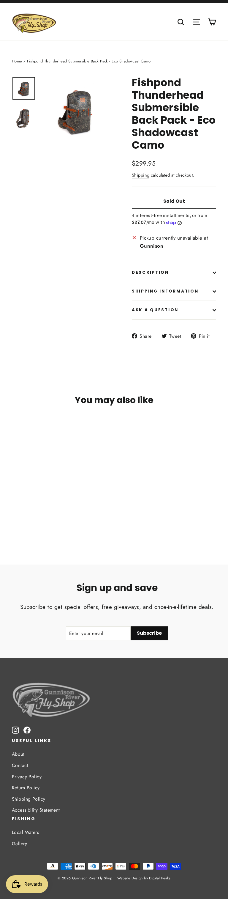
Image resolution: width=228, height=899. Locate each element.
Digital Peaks (159, 878)
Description (150, 272)
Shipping (140, 175)
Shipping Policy (28, 799)
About (18, 754)
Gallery (19, 843)
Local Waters (25, 832)
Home (17, 61)
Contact (20, 765)
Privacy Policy (27, 776)
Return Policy (26, 787)
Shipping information (165, 291)
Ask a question (155, 310)
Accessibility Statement (36, 810)
